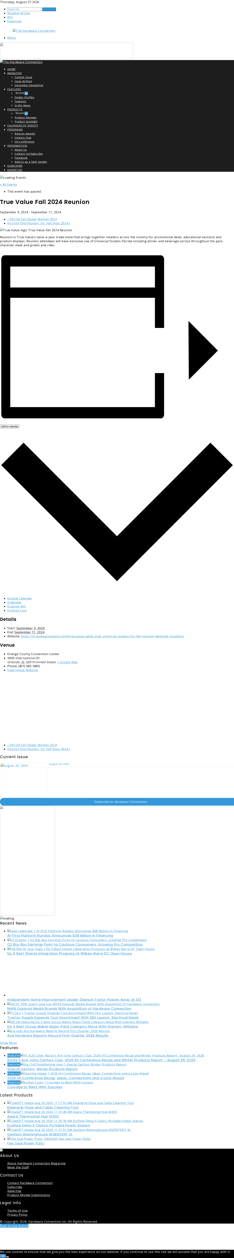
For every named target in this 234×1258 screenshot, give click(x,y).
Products (14, 109)
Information (17, 145)
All (26, 93)
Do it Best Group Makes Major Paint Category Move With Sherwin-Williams (72, 1026)
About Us (21, 149)
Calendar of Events (22, 125)
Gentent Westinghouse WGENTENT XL (40, 1134)
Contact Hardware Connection (30, 1183)
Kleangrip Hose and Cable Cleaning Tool (42, 1107)
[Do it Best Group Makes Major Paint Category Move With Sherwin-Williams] (78, 1022)
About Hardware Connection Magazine (36, 1163)
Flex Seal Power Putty (25, 1143)
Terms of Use (17, 1211)
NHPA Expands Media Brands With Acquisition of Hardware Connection (69, 1008)
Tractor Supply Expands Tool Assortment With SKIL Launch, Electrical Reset (73, 1017)
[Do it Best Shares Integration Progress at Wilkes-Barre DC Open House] (80, 949)
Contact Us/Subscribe (29, 153)
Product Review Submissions (28, 1195)
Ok (3, 1256)
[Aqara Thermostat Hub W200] (62, 1112)
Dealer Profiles (24, 97)
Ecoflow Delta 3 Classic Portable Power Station (48, 1125)
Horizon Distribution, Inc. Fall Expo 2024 (38, 223)
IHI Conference (24, 141)
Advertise (14, 170)
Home (11, 69)
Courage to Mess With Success (34, 1087)
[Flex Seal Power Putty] (49, 1139)
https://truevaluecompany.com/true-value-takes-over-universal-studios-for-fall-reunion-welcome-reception (102, 636)
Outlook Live (17, 610)
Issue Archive (23, 81)
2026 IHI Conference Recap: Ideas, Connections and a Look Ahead (65, 1078)
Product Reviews (26, 117)
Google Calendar (19, 598)
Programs (15, 129)
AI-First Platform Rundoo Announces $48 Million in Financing (60, 935)
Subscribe (14, 166)
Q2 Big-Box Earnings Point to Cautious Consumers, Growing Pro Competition (75, 944)
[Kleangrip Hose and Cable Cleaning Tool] (70, 1103)
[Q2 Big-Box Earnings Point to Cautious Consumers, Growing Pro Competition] (77, 940)
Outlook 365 (16, 606)
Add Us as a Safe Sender (31, 161)
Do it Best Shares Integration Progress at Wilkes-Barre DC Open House (69, 953)
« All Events (8, 185)
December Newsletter (29, 85)
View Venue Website (22, 670)
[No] (7, 1256)
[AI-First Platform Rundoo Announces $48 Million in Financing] (67, 931)
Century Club (23, 137)
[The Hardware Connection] (34, 31)
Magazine (14, 73)
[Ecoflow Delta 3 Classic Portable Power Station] (75, 1121)
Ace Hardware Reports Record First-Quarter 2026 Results (57, 1035)
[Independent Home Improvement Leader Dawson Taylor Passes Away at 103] (43, 995)
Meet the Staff (18, 1167)
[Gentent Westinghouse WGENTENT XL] (69, 1130)
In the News (23, 105)
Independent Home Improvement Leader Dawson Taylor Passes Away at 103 (74, 999)
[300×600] (27, 914)
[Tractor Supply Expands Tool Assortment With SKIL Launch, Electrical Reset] (72, 1013)
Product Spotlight (26, 121)
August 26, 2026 (59, 764)
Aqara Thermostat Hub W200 (33, 1116)
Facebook (21, 157)
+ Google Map (67, 662)
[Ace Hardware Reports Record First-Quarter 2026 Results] (58, 1031)
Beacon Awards (25, 133)
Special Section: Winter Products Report (42, 1069)
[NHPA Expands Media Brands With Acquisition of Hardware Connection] (83, 1004)
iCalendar (14, 602)
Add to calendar (9, 426)
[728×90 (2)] (66, 58)
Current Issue (23, 77)
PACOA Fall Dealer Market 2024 (32, 219)
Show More (8, 1043)
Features (14, 89)
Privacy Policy (17, 1215)
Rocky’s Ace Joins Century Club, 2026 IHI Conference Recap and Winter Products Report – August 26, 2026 (101, 1060)
